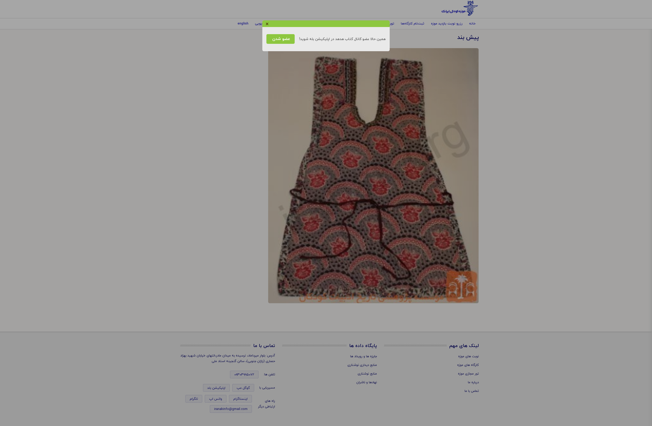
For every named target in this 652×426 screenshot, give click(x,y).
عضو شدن (280, 39)
